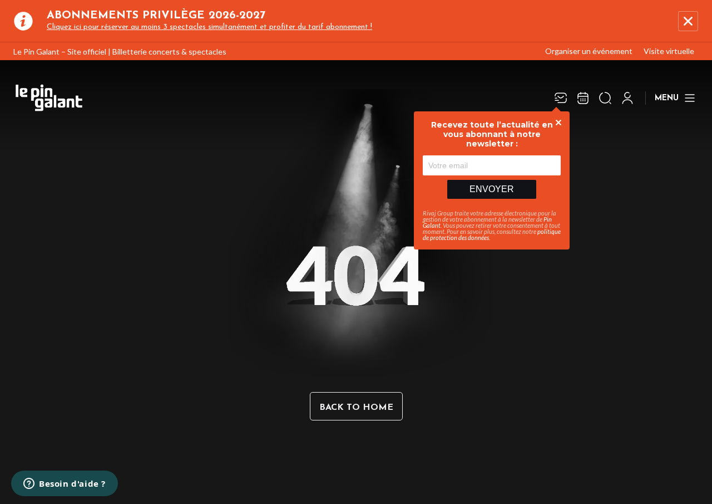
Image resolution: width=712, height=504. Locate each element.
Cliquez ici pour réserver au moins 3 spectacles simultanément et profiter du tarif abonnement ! (209, 27)
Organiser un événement (588, 51)
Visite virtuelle (669, 51)
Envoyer (491, 189)
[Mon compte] (627, 98)
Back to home (356, 407)
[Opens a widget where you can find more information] (64, 484)
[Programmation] (583, 98)
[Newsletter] (561, 98)
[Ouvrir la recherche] (605, 98)
